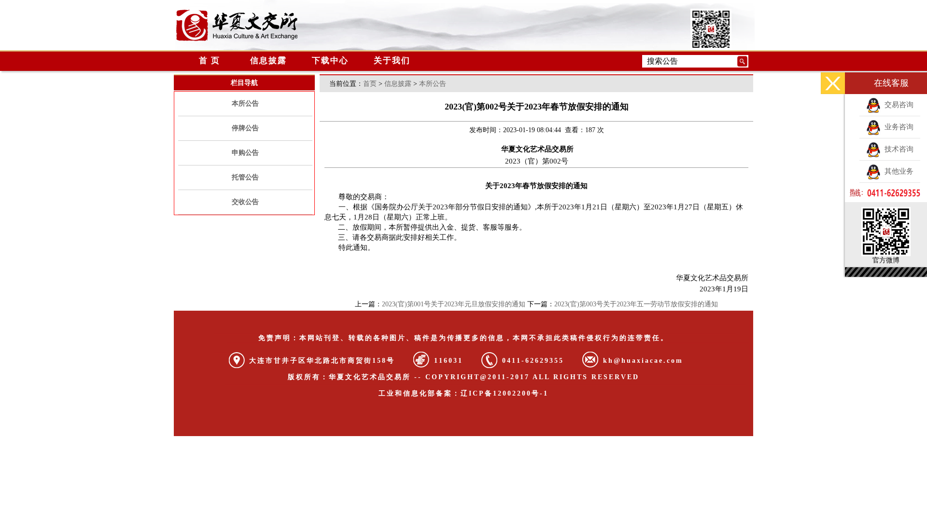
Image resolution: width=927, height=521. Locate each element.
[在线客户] (833, 83)
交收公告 (245, 202)
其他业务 (897, 171)
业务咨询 (897, 127)
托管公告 (245, 177)
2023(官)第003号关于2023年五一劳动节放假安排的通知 (636, 304)
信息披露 (268, 60)
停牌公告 (245, 128)
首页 (370, 83)
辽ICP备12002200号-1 (504, 393)
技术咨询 (897, 149)
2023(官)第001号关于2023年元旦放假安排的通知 (453, 304)
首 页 (206, 60)
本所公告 (245, 103)
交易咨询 (897, 105)
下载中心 (330, 60)
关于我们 (392, 60)
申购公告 (245, 152)
